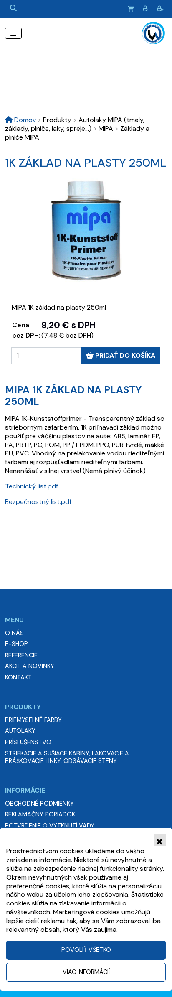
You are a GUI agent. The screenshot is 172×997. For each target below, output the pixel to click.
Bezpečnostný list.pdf (38, 501)
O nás (14, 633)
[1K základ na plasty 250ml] (86, 230)
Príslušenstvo (28, 742)
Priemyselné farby (33, 720)
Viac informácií (86, 972)
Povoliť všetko (86, 950)
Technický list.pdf (31, 486)
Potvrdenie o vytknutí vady (49, 825)
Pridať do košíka (124, 355)
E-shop (16, 644)
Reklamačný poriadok (40, 814)
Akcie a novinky (29, 666)
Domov (24, 119)
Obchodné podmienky (39, 803)
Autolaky (20, 731)
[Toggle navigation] (13, 33)
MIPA (103, 128)
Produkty (54, 119)
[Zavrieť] (160, 840)
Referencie (21, 655)
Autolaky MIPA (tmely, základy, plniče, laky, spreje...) (74, 124)
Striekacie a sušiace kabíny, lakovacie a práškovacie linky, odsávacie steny (67, 757)
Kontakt (18, 677)
